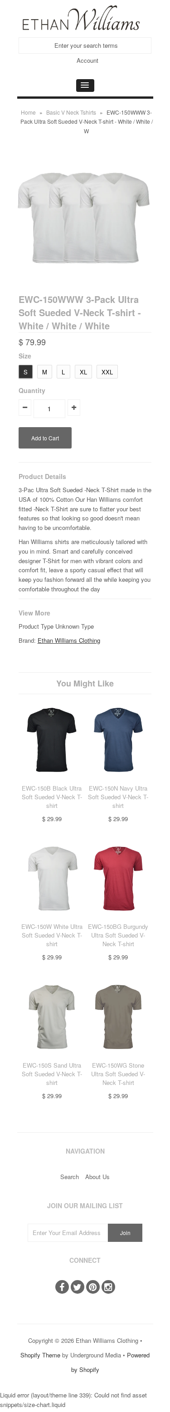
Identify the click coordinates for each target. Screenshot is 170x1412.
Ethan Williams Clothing (69, 640)
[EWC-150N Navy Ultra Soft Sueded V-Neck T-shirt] (119, 778)
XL (83, 372)
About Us (97, 1176)
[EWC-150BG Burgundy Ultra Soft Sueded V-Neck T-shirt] (119, 917)
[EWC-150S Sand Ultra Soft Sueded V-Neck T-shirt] (52, 1055)
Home (28, 112)
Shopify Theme (40, 1355)
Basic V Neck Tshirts (71, 112)
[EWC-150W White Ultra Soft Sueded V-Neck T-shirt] (52, 917)
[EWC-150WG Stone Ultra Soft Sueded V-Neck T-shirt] (119, 1055)
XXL (107, 372)
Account (87, 60)
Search (69, 1176)
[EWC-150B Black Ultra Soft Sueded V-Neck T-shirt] (52, 778)
